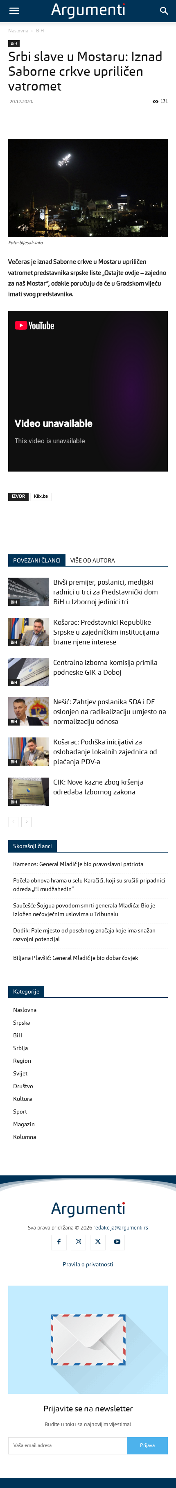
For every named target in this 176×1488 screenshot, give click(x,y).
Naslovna (18, 31)
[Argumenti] (88, 1210)
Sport (20, 1112)
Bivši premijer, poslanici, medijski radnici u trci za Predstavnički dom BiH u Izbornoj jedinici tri (105, 592)
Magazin (24, 1124)
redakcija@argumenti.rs (120, 1228)
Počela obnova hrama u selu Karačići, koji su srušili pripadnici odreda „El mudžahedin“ (89, 885)
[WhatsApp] (73, 120)
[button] (14, 11)
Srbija (20, 1048)
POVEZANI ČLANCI (37, 561)
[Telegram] (91, 120)
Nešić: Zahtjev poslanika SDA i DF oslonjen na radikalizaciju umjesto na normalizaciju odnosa (109, 712)
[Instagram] (78, 1242)
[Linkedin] (110, 120)
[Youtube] (117, 1242)
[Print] (148, 120)
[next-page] (26, 822)
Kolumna (24, 1137)
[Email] (129, 120)
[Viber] (54, 120)
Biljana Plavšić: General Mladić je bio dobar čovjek (75, 958)
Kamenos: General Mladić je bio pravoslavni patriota (78, 864)
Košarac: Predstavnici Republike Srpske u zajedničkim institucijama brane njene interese (106, 632)
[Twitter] (35, 120)
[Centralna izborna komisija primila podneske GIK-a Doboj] (28, 672)
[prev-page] (13, 822)
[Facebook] (16, 120)
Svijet (20, 1074)
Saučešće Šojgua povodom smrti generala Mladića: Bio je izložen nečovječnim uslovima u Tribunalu (84, 910)
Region (22, 1061)
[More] (167, 120)
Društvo (23, 1086)
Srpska (21, 1023)
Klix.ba (41, 496)
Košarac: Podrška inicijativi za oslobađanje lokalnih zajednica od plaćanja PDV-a (105, 752)
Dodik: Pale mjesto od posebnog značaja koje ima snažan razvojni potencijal (84, 935)
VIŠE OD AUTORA (92, 561)
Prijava (147, 1445)
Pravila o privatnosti (88, 1265)
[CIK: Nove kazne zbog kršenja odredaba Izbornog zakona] (28, 792)
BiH (40, 31)
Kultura (22, 1099)
